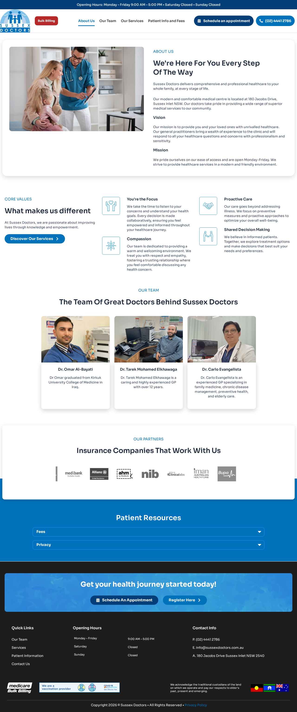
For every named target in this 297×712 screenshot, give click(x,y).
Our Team (107, 21)
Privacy (43, 544)
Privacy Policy (196, 705)
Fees (40, 531)
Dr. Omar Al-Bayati (75, 369)
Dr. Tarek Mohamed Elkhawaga (148, 369)
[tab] (148, 532)
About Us (86, 21)
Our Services (132, 21)
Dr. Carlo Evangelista (221, 369)
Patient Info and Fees (166, 21)
